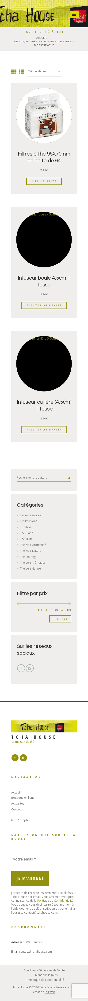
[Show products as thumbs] (13, 71)
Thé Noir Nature (30, 551)
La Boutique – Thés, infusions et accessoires (42, 41)
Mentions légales (46, 975)
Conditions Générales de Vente (44, 970)
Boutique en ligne (22, 798)
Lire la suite (44, 181)
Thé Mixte (26, 539)
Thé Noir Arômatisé (33, 545)
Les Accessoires (30, 515)
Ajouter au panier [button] (44, 305)
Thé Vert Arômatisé (33, 563)
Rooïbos (25, 527)
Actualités (17, 803)
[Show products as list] (21, 71)
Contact (16, 809)
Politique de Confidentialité (55, 901)
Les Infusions (28, 521)
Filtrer (61, 619)
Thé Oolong (28, 557)
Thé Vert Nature (30, 569)
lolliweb (50, 992)
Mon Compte (20, 820)
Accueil (41, 38)
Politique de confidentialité (46, 980)
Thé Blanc (26, 533)
